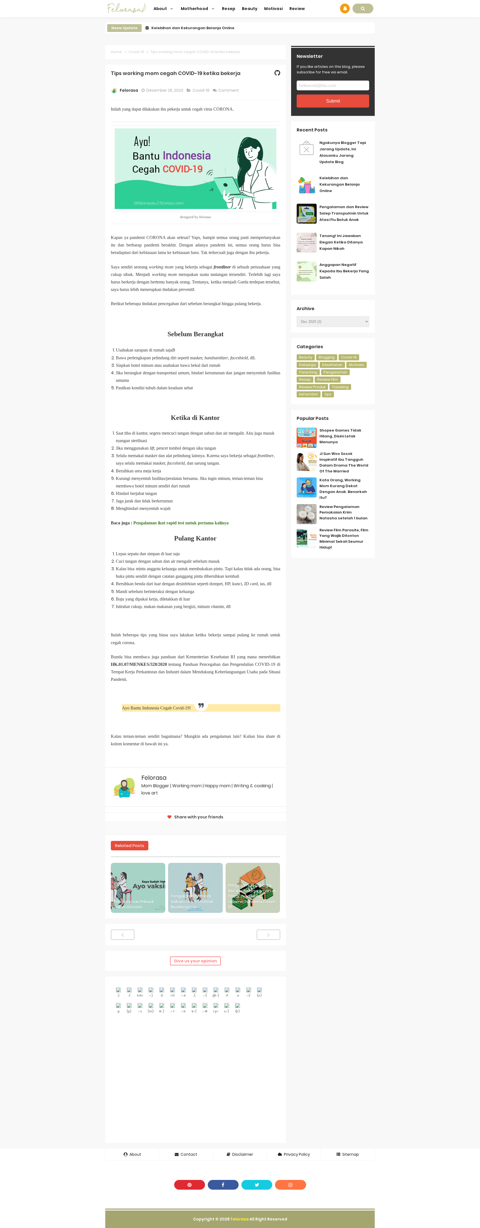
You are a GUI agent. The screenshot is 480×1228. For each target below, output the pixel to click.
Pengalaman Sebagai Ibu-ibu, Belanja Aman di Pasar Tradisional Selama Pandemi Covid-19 (252, 896)
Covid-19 (201, 90)
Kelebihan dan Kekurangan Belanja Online (192, 28)
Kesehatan (332, 364)
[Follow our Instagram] (290, 1185)
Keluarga (307, 364)
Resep (305, 379)
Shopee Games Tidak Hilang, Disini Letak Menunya (340, 436)
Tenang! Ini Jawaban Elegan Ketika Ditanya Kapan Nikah (341, 242)
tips (327, 394)
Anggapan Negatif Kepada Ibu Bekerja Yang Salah (344, 271)
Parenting (308, 372)
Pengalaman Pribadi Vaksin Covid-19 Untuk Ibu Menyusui (192, 902)
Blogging (327, 357)
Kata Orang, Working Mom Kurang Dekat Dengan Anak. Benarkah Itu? (343, 488)
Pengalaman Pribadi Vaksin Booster (134, 904)
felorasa (240, 1219)
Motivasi (356, 364)
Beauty (305, 357)
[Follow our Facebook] (223, 1185)
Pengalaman (335, 372)
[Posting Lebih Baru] (122, 935)
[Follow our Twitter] (256, 1185)
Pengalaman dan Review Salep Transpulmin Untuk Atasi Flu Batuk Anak (344, 213)
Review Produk (312, 387)
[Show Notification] (345, 8)
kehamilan (308, 394)
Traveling (340, 387)
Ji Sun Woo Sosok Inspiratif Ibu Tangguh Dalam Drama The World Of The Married (343, 462)
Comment (229, 90)
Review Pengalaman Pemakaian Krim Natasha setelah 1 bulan (343, 512)
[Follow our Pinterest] (189, 1185)
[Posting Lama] (268, 935)
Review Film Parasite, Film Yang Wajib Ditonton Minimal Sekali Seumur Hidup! (343, 538)
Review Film (327, 379)
